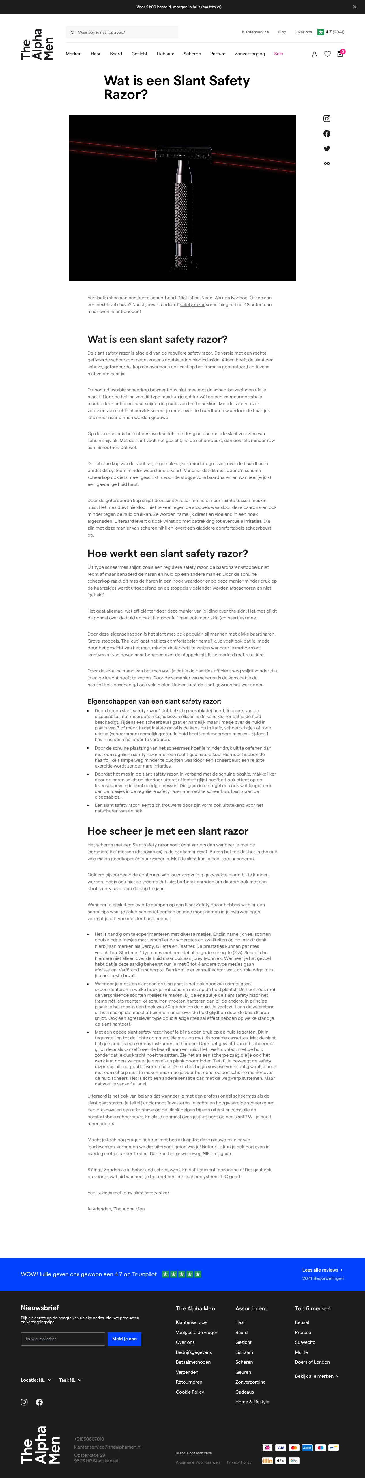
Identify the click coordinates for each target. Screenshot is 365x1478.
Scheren (244, 1362)
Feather (186, 946)
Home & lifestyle (252, 1402)
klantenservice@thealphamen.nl (107, 1447)
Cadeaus (244, 1392)
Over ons (185, 1342)
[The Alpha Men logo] (37, 44)
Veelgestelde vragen (197, 1332)
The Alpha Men (195, 1308)
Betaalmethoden (193, 1362)
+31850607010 (89, 1439)
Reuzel (302, 1322)
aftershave (143, 1110)
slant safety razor (112, 353)
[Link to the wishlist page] (327, 54)
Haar (240, 1322)
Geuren (243, 1372)
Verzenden (187, 1372)
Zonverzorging (250, 1382)
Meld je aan (124, 1338)
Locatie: (30, 1380)
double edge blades (185, 360)
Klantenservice (191, 1322)
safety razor (192, 304)
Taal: (64, 1380)
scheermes (178, 748)
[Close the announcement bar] (354, 6)
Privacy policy (239, 1462)
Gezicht (243, 1342)
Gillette (163, 946)
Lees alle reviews (320, 1269)
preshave (106, 1110)
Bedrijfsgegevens (194, 1352)
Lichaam (244, 1352)
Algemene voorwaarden (198, 1462)
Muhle (301, 1352)
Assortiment (251, 1308)
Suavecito (305, 1342)
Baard (241, 1332)
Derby (147, 946)
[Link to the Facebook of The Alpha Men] (39, 1402)
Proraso (303, 1332)
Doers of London (312, 1362)
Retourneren (189, 1382)
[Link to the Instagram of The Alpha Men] (24, 1402)
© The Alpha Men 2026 (194, 1453)
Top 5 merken (313, 1308)
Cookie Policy (190, 1392)
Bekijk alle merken (314, 1376)
